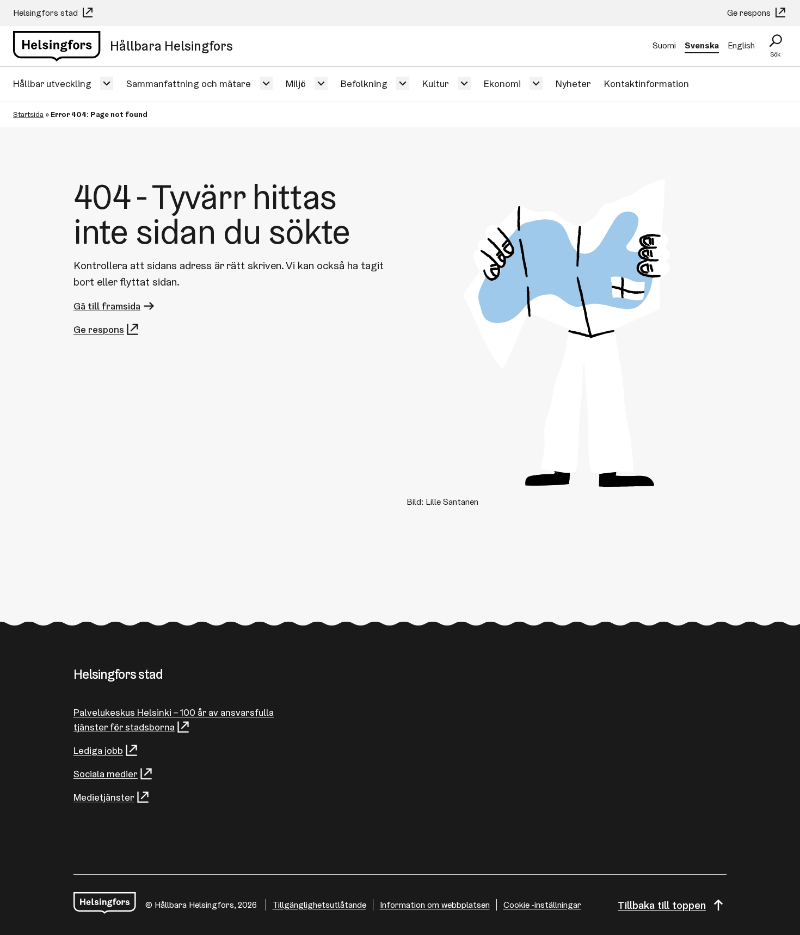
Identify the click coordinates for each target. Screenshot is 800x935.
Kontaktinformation (646, 83)
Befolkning (364, 83)
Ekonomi (502, 83)
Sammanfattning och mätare (188, 83)
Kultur (435, 83)
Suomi (664, 45)
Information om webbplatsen (435, 905)
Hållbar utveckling (52, 83)
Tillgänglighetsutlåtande (319, 905)
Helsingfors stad (46, 12)
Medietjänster (103, 797)
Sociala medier (105, 773)
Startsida (28, 114)
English (741, 45)
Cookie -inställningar (542, 905)
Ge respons (750, 12)
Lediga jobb (98, 750)
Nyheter (573, 83)
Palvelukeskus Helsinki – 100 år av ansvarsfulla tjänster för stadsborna (173, 719)
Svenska (702, 45)
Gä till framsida (106, 306)
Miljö (296, 83)
